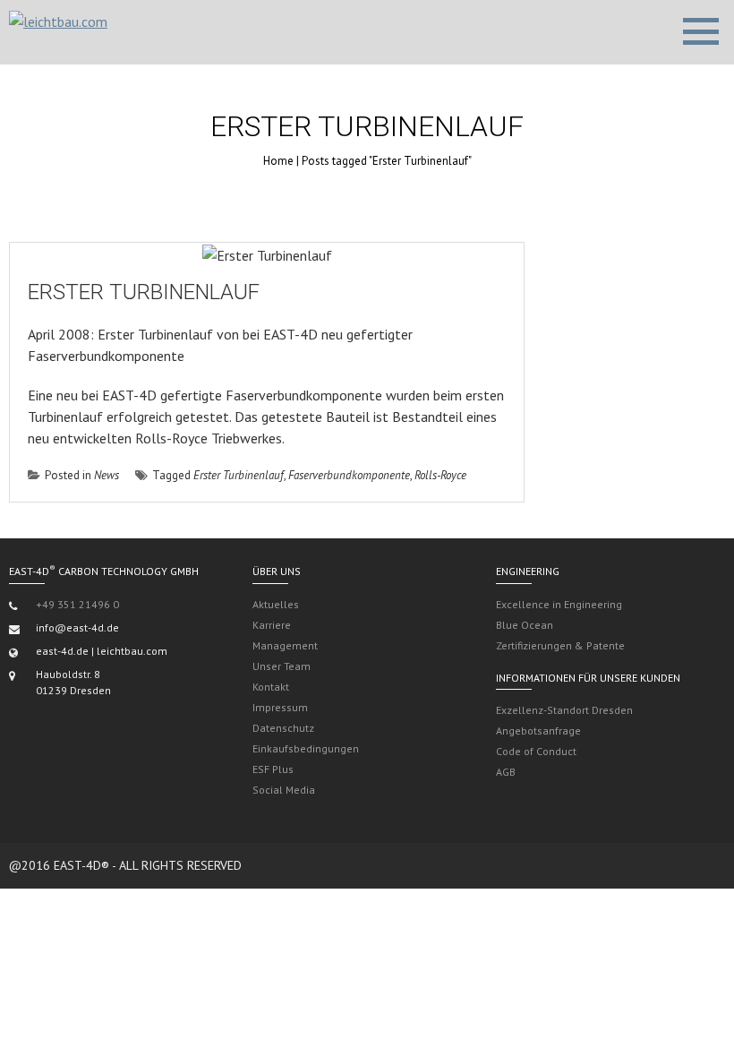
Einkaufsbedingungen (305, 748)
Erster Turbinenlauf (144, 292)
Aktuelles (275, 604)
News (106, 475)
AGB (506, 771)
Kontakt (270, 686)
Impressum (280, 707)
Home (278, 160)
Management (285, 645)
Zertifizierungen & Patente (560, 645)
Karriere (271, 625)
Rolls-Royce (440, 475)
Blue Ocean (524, 625)
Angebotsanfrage (538, 730)
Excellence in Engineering (559, 604)
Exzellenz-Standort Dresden (564, 710)
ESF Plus (273, 769)
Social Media (283, 789)
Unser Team (281, 666)
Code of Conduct (536, 751)
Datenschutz (283, 728)
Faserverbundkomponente (349, 475)
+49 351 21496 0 (77, 604)
